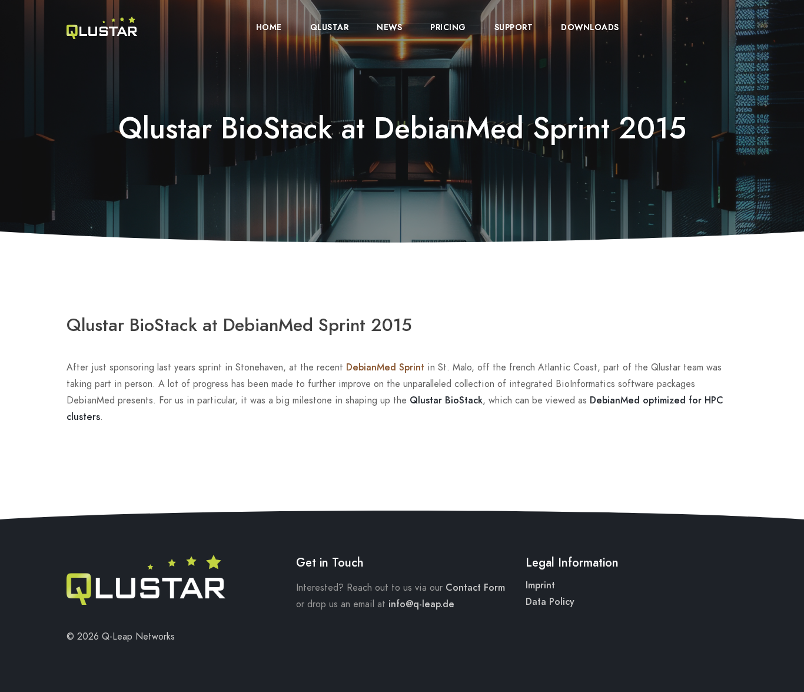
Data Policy (550, 601)
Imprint (540, 585)
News (389, 27)
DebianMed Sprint (385, 367)
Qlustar (329, 27)
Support (513, 27)
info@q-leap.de (421, 604)
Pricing (448, 27)
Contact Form (475, 587)
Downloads (590, 27)
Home (269, 27)
